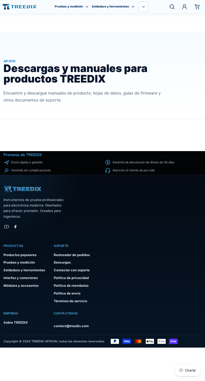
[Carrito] (197, 6)
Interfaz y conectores (21, 278)
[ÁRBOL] (19, 6)
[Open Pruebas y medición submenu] (87, 7)
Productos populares (20, 255)
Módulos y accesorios (21, 285)
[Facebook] (15, 227)
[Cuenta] (184, 6)
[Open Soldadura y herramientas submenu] (133, 7)
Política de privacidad (71, 278)
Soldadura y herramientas (110, 6)
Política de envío (67, 293)
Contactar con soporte (72, 270)
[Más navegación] (143, 6)
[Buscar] (172, 6)
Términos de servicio (70, 301)
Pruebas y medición (69, 6)
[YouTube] (7, 227)
